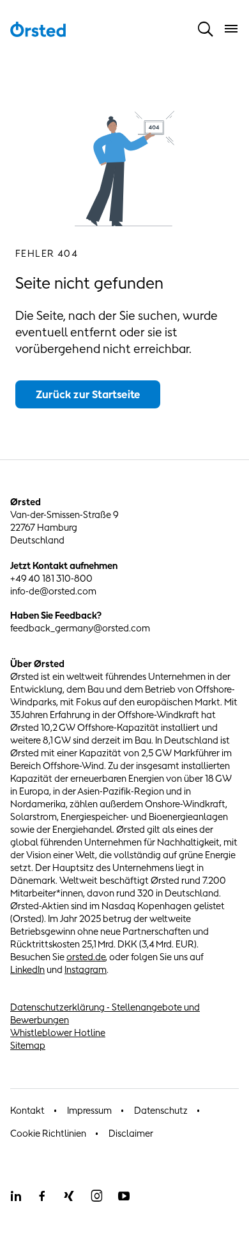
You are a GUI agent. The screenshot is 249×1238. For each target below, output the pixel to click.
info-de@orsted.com (53, 591)
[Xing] (69, 1196)
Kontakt (27, 1110)
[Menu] (231, 28)
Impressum (89, 1110)
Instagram (85, 969)
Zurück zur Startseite (88, 394)
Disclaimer (131, 1133)
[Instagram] (96, 1196)
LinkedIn (27, 969)
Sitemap (27, 1045)
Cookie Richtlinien (48, 1133)
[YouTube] (124, 1196)
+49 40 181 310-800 (51, 578)
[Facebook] (42, 1196)
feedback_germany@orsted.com (80, 628)
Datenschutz (161, 1110)
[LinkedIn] (15, 1196)
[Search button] (205, 28)
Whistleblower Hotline (57, 1032)
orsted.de (85, 956)
